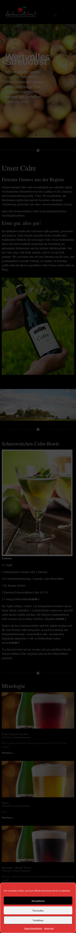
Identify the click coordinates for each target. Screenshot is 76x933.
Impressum (49, 928)
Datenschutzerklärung (33, 928)
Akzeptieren (38, 900)
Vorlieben (38, 920)
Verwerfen (38, 910)
